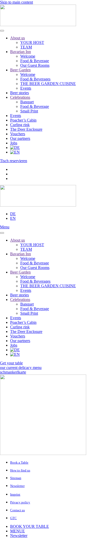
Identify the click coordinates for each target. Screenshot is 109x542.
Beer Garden (20, 70)
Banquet (27, 102)
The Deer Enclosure (26, 129)
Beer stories (19, 93)
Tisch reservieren (13, 161)
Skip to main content (16, 2)
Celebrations (20, 97)
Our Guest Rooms (34, 65)
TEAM (26, 47)
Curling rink (20, 125)
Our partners (20, 138)
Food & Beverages (35, 79)
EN (13, 218)
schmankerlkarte (13, 372)
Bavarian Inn (20, 51)
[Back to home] (38, 25)
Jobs (13, 143)
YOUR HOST (32, 42)
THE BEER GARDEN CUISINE (48, 83)
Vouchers (17, 134)
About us (17, 38)
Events (25, 88)
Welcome (27, 56)
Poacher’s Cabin (23, 120)
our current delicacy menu (21, 367)
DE (13, 214)
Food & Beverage (34, 61)
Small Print (29, 111)
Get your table (11, 363)
